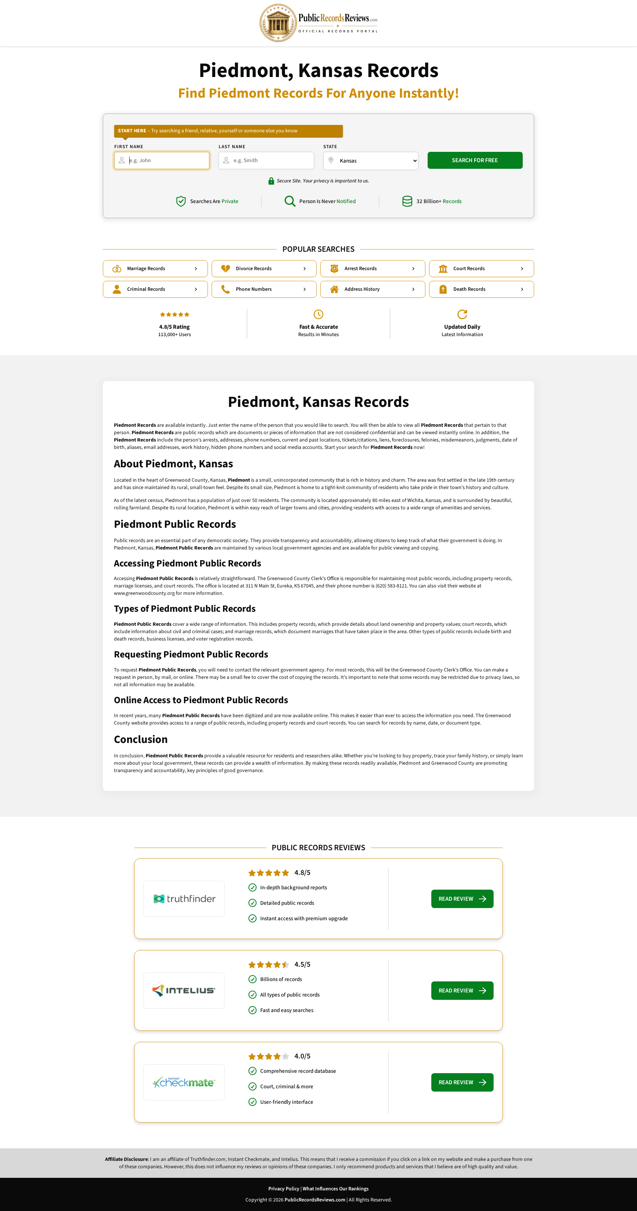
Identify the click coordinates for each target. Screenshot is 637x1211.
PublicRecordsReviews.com (315, 1200)
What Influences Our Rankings (336, 1189)
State (330, 146)
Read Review (456, 899)
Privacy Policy (283, 1189)
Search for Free (475, 160)
